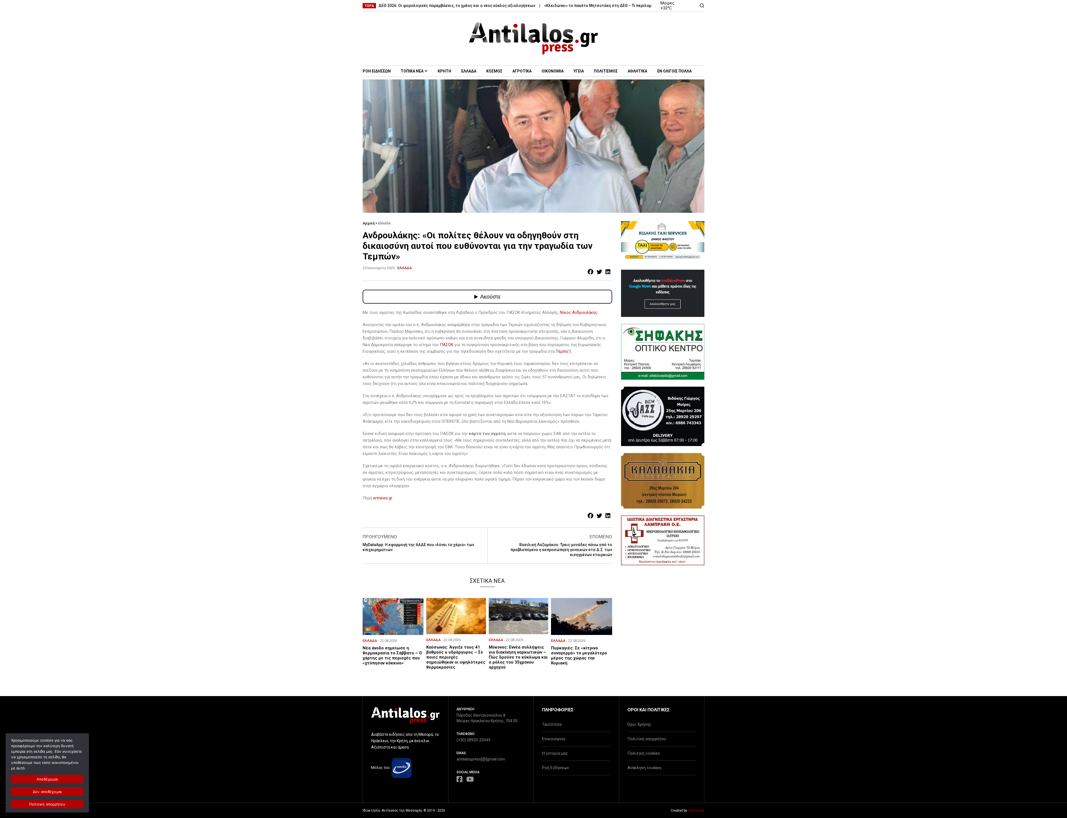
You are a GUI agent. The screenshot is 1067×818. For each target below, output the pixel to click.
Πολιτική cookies (643, 753)
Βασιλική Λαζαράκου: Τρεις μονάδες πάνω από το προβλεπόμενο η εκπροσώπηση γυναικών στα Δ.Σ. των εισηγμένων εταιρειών (561, 549)
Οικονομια (553, 71)
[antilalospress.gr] (533, 38)
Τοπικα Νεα (412, 71)
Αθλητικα (637, 71)
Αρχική (369, 223)
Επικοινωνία (553, 738)
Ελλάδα (384, 223)
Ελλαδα (468, 71)
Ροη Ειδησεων (377, 71)
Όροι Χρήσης (639, 724)
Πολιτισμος (606, 71)
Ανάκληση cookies (644, 767)
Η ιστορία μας (555, 753)
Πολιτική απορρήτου (646, 738)
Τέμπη (561, 351)
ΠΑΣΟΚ (447, 344)
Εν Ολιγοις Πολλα (674, 71)
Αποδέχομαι (47, 779)
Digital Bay (696, 810)
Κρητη (444, 71)
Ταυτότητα (552, 724)
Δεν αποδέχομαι (47, 791)
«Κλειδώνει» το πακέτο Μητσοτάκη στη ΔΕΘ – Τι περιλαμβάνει (572, 5)
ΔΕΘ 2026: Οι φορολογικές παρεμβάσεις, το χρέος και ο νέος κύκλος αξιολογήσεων (426, 5)
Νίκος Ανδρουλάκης (578, 312)
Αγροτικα (522, 71)
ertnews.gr (382, 498)
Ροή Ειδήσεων (555, 767)
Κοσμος (494, 71)
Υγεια (579, 71)
